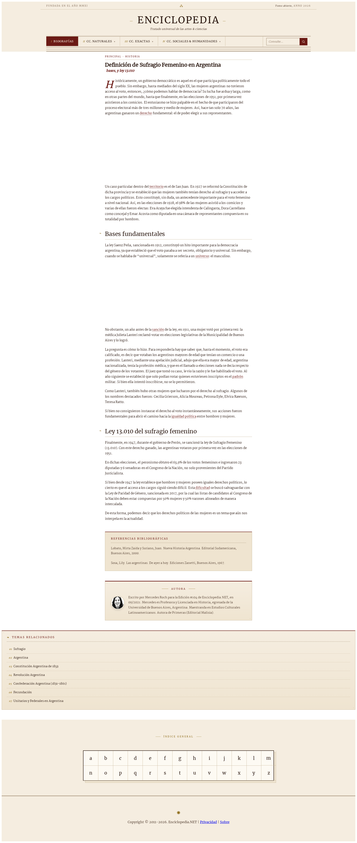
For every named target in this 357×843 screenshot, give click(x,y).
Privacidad (208, 822)
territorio (156, 186)
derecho (146, 113)
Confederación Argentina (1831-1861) (40, 683)
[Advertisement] (178, 150)
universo (202, 256)
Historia (132, 56)
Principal (113, 56)
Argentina (20, 657)
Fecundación (22, 692)
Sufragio (19, 649)
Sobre (225, 822)
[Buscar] (303, 41)
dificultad (202, 487)
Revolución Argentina (29, 675)
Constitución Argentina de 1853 (35, 666)
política (190, 416)
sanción (158, 329)
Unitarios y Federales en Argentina (38, 701)
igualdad (177, 416)
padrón (237, 376)
